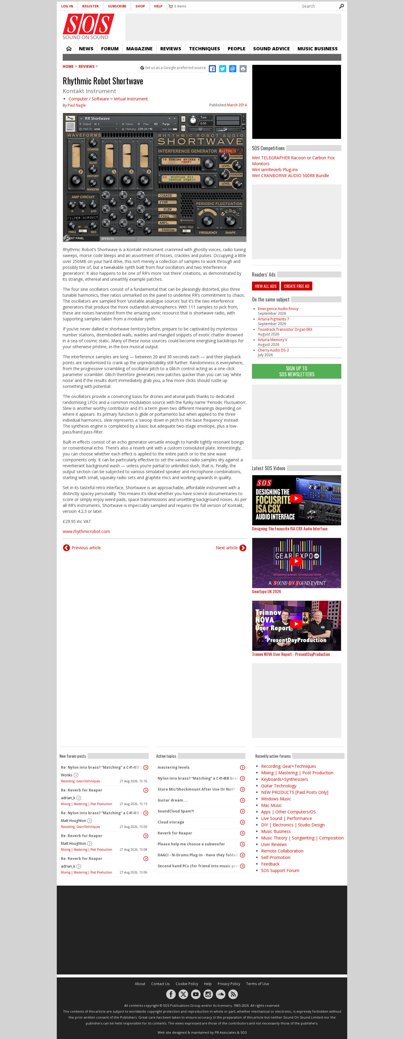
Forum (110, 48)
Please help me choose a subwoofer (191, 844)
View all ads (266, 286)
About (140, 983)
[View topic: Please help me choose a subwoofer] (242, 844)
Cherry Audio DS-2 (273, 350)
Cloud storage (171, 822)
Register (90, 6)
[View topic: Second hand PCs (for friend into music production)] (242, 866)
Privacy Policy (229, 983)
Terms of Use (257, 983)
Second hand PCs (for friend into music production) (199, 865)
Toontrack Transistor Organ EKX (285, 329)
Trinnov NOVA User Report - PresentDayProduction (291, 654)
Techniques (204, 48)
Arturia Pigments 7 (273, 319)
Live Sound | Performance (286, 818)
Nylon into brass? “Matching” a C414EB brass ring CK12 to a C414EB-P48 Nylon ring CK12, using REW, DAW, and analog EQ (199, 778)
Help (158, 6)
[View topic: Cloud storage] (242, 822)
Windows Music (276, 799)
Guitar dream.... (173, 800)
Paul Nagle (77, 105)
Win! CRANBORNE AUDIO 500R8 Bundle (290, 175)
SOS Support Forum (280, 870)
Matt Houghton (73, 820)
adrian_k (68, 797)
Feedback (270, 864)
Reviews (170, 48)
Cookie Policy (187, 983)
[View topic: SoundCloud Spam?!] (242, 811)
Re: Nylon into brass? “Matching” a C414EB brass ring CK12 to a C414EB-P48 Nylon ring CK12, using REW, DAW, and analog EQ (102, 767)
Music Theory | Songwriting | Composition (302, 838)
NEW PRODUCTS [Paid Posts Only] (294, 792)
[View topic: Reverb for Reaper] (242, 833)
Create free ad (296, 286)
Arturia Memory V (272, 339)
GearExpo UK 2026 (266, 591)
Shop (140, 6)
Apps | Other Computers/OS (288, 812)
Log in (67, 6)
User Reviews (274, 844)
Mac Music (271, 805)
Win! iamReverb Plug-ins (275, 169)
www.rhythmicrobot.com (86, 531)
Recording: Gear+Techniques (80, 781)
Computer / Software (89, 99)
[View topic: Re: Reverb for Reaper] (145, 790)
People (236, 48)
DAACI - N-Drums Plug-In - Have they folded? (199, 854)
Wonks (66, 775)
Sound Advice (271, 48)
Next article (227, 547)
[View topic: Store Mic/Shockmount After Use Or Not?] (242, 789)
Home (69, 48)
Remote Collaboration (282, 851)
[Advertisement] (296, 422)
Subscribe (117, 6)
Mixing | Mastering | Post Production (86, 804)
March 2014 (237, 104)
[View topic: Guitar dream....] (242, 800)
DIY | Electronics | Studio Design (293, 825)
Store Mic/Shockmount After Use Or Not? (196, 789)
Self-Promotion (275, 857)
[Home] (88, 24)
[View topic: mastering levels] (242, 767)
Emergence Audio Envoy (278, 308)
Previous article (86, 547)
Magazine (139, 48)
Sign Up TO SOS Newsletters (296, 371)
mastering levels (174, 767)
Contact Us (160, 983)
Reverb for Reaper (175, 833)
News (86, 48)
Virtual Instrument (131, 99)
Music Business (318, 48)
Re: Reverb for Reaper (81, 790)
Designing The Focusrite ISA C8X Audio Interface (289, 528)
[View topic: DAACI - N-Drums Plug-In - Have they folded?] (242, 855)
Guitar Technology (278, 786)
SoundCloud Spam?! (176, 811)
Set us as (175, 67)
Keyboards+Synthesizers (284, 779)
